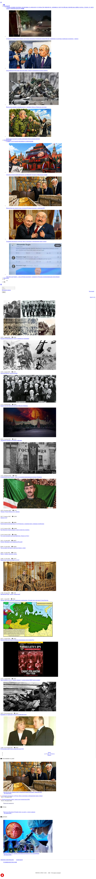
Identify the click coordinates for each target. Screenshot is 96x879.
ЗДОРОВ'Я (13, 8)
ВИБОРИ (47, 7)
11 (54, 753)
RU (94, 297)
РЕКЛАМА (6, 278)
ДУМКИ (8, 141)
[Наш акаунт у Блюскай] (41, 869)
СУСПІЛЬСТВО (41, 7)
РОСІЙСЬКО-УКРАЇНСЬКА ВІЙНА (70, 7)
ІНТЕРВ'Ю (21, 141)
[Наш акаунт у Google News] (51, 869)
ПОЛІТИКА (19, 7)
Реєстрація (91, 291)
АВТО (92, 7)
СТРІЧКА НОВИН (10, 7)
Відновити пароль (6, 290)
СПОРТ (8, 8)
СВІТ (59, 7)
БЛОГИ (17, 141)
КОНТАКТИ (19, 859)
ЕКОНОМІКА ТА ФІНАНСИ (29, 7)
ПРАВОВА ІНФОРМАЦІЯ (7, 859)
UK (91, 297)
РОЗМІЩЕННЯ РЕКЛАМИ (10, 862)
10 (52, 753)
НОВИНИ (6, 6)
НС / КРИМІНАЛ (54, 7)
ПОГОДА (18, 8)
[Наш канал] (55, 869)
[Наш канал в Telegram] (47, 869)
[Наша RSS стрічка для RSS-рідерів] (59, 869)
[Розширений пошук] (4, 282)
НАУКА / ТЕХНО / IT (84, 7)
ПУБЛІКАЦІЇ (6, 140)
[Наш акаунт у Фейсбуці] (44, 869)
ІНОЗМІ (31, 141)
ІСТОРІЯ (26, 141)
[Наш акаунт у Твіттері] (37, 869)
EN (92, 297)
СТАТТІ (13, 141)
